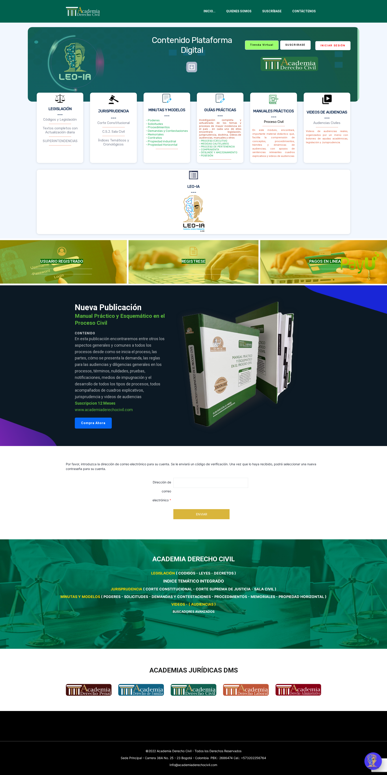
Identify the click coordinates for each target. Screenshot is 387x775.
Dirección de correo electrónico (162, 491)
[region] (193, 365)
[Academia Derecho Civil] (84, 11)
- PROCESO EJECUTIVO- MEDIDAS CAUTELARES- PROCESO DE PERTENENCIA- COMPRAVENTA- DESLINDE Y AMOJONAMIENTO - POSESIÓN (218, 148)
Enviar (201, 514)
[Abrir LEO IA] (373, 761)
